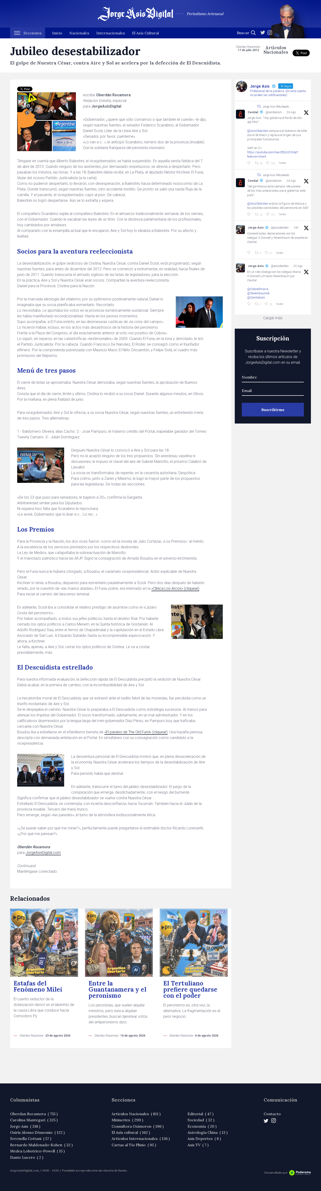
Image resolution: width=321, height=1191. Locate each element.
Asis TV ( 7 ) (198, 1145)
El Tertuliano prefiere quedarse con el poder (190, 989)
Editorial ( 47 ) (200, 1113)
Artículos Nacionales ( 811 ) (136, 1113)
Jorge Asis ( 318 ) (25, 1126)
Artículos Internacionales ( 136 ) (141, 1138)
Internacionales (110, 33)
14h (296, 227)
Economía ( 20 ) (202, 1126)
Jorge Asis (256, 227)
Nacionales (79, 33)
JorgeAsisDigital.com (43, 852)
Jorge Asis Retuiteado (276, 106)
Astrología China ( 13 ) (207, 1132)
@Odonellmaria (257, 289)
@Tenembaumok (258, 293)
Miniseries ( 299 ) (127, 1120)
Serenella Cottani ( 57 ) (30, 1138)
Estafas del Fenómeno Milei (38, 986)
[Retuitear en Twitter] (259, 106)
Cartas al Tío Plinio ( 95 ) (134, 1145)
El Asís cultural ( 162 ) (131, 1132)
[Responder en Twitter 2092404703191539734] (250, 214)
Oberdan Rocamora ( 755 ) (34, 1113)
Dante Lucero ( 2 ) (26, 1157)
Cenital (253, 112)
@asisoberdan (280, 227)
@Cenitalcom (256, 297)
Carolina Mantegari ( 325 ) (34, 1120)
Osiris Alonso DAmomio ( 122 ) (37, 1132)
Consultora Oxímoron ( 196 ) (138, 1126)
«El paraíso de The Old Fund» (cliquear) (136, 732)
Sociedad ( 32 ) (201, 1120)
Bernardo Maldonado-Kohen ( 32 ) (41, 1145)
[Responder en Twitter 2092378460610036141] (250, 304)
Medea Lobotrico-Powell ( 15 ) (37, 1151)
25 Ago (298, 266)
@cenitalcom (274, 112)
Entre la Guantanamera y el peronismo (117, 989)
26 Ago (291, 112)
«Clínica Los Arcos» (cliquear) (175, 588)
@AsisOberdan (257, 131)
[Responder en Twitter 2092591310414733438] (250, 252)
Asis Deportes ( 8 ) (204, 1138)
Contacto (272, 1113)
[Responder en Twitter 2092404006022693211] (250, 163)
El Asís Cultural (145, 33)
